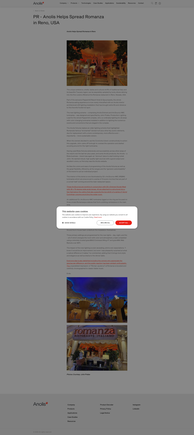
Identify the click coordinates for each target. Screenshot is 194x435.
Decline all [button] (105, 223)
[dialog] (97, 217)
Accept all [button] (123, 223)
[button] (68, 223)
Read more (98, 217)
